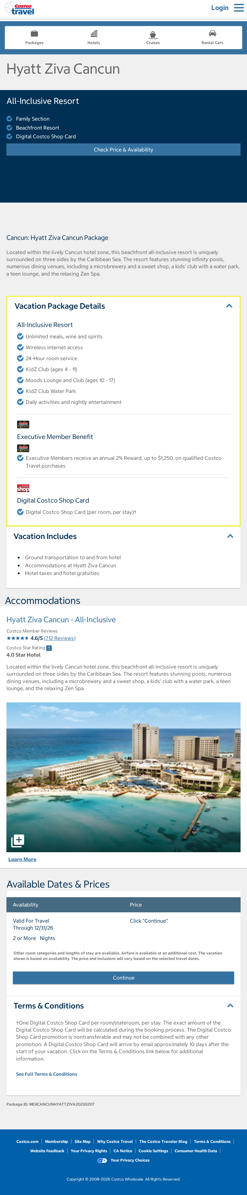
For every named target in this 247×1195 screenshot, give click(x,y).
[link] (49, 648)
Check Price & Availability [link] (143, 149)
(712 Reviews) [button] (60, 638)
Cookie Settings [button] (153, 1150)
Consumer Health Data (196, 1150)
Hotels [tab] (93, 42)
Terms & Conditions (212, 1141)
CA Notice (123, 1150)
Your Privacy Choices (130, 1160)
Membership (56, 1141)
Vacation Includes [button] (45, 536)
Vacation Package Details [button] (59, 306)
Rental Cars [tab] (212, 42)
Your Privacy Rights (89, 1150)
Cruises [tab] (153, 42)
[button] (123, 777)
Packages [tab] (34, 42)
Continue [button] (123, 977)
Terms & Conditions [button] (49, 1005)
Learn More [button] (22, 859)
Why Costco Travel (115, 1141)
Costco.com (27, 1141)
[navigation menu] (239, 8)
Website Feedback (47, 1150)
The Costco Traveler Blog (163, 1141)
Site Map (83, 1141)
